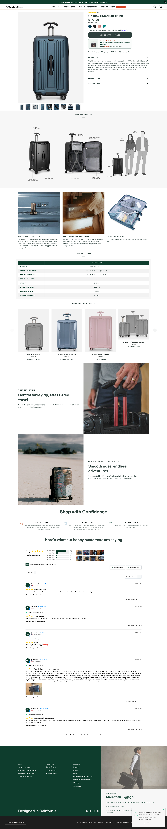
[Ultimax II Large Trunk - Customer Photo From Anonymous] (100, 558)
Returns (75, 770)
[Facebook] (87, 811)
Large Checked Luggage (26, 773)
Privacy (101, 822)
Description (93, 57)
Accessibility (110, 822)
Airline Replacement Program (82, 776)
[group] (51, 57)
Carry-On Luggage (24, 767)
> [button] (100, 734)
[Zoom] (22, 99)
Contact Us (77, 786)
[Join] (160, 806)
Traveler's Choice (86, 822)
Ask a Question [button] (118, 567)
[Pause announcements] (165, 2)
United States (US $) (14, 822)
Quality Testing (51, 767)
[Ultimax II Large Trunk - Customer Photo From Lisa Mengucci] (100, 552)
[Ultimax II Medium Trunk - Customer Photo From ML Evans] (79, 558)
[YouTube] (97, 811)
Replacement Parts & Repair (82, 779)
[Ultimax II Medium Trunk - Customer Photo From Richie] (86, 552)
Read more (91, 71)
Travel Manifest (51, 770)
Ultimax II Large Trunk (32, 621)
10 (96, 734)
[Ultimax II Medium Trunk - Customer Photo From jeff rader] (93, 552)
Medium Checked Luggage (27, 770)
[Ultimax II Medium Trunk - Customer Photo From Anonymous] (93, 558)
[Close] (164, 810)
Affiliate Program (51, 773)
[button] (155, 6)
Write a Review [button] (134, 567)
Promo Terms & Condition (127, 822)
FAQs (75, 773)
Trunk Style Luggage (25, 776)
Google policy (147, 819)
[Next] (155, 330)
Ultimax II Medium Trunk (32, 595)
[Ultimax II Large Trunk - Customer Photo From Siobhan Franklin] (86, 558)
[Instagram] (94, 811)
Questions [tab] (29, 572)
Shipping (76, 767)
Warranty (76, 783)
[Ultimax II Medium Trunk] (21, 107)
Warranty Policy (95, 83)
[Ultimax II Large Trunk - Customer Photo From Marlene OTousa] (79, 552)
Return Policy (94, 78)
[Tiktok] (90, 811)
